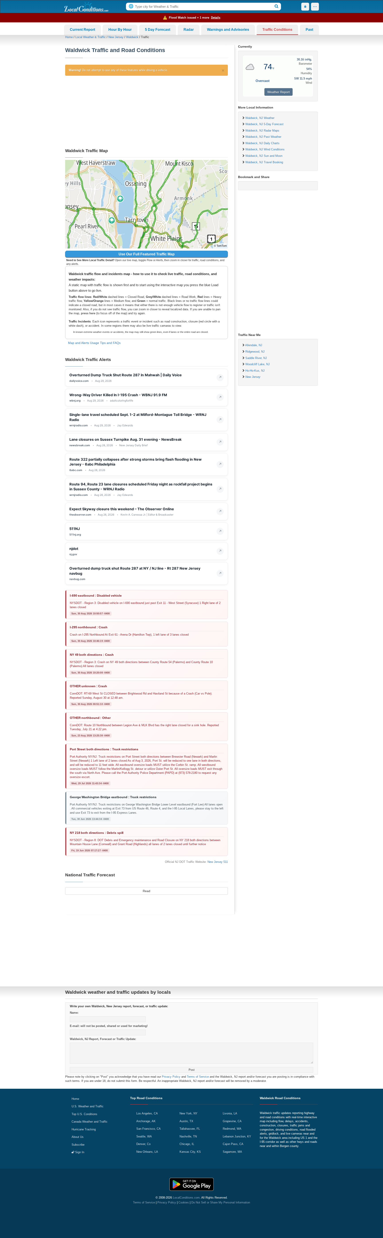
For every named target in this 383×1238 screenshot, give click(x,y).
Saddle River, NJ (256, 358)
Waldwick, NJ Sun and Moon (263, 155)
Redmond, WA (232, 1128)
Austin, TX (186, 1121)
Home (69, 37)
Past (309, 29)
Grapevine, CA (232, 1121)
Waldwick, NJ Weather (259, 118)
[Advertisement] (146, 111)
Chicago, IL (187, 1144)
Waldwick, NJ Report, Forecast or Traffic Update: (103, 1039)
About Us (78, 1137)
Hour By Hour (120, 29)
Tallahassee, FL (190, 1128)
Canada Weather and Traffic (89, 1121)
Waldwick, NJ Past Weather (263, 136)
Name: (74, 1012)
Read (146, 891)
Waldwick (132, 37)
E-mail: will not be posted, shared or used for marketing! (109, 1026)
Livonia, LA (230, 1113)
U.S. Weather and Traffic (88, 1106)
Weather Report (278, 92)
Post (192, 1069)
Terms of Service (198, 1076)
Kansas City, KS (190, 1151)
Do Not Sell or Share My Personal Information (220, 1202)
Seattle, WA (144, 1136)
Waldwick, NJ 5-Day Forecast (264, 124)
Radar (189, 29)
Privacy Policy (171, 1076)
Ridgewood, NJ (255, 351)
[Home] (86, 7)
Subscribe (78, 1144)
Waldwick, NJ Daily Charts (262, 143)
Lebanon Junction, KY (237, 1136)
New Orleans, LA (147, 1151)
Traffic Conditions (277, 29)
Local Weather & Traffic (90, 37)
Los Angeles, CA (147, 1113)
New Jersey (115, 37)
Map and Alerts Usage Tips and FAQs (94, 343)
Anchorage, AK (146, 1121)
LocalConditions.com (186, 1197)
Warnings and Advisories (228, 29)
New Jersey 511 (217, 861)
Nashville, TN (188, 1136)
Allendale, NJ (253, 345)
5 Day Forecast (157, 29)
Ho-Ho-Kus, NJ (255, 370)
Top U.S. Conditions (84, 1114)
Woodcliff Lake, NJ (257, 364)
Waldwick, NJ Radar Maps (262, 130)
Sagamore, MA (232, 1151)
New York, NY (188, 1113)
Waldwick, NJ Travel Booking (264, 162)
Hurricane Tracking (84, 1129)
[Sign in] (305, 7)
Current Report (82, 29)
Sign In (79, 1152)
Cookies (183, 1202)
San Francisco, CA (148, 1128)
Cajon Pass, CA (233, 1144)
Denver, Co (143, 1144)
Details (215, 17)
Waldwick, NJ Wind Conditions (265, 149)
